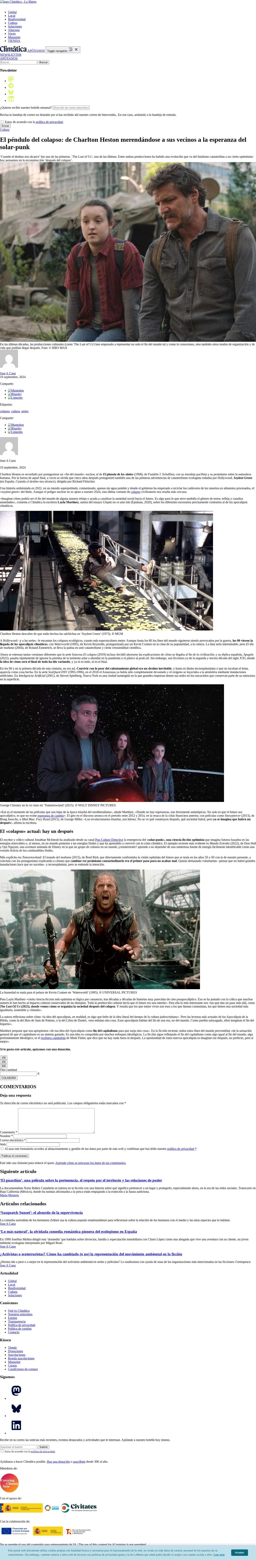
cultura (15, 411)
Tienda (12, 1347)
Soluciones (15, 26)
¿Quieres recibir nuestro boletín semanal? (26, 107)
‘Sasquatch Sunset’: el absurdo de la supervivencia (41, 1212)
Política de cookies (20, 1328)
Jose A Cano (8, 373)
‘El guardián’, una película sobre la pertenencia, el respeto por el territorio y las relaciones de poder (81, 1180)
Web (3, 1144)
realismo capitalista (53, 1038)
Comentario (8, 1132)
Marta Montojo (9, 1195)
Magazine (14, 37)
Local (11, 15)
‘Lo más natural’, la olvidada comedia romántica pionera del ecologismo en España (68, 1231)
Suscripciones (16, 1354)
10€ (4, 1057)
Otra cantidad (8, 1070)
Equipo (12, 1318)
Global (12, 12)
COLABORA (9, 1077)
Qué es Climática (19, 1310)
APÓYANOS (36, 50)
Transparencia (17, 1321)
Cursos (12, 1365)
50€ (4, 1066)
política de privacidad (49, 122)
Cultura (12, 23)
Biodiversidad (17, 19)
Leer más (219, 1554)
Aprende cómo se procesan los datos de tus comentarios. (90, 1163)
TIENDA (14, 40)
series (24, 411)
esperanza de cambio (51, 815)
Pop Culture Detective (109, 839)
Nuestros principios (20, 1314)
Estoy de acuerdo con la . (34, 122)
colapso (5, 411)
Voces (12, 33)
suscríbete (79, 1461)
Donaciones (15, 1351)
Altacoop (14, 30)
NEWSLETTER (10, 54)
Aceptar (239, 1552)
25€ (4, 1061)
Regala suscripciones (21, 1358)
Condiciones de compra (23, 1369)
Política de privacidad (21, 1325)
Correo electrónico (13, 1140)
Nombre (6, 1136)
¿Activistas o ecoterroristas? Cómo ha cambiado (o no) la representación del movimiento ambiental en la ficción (91, 1254)
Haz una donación (58, 1461)
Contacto (13, 1332)
